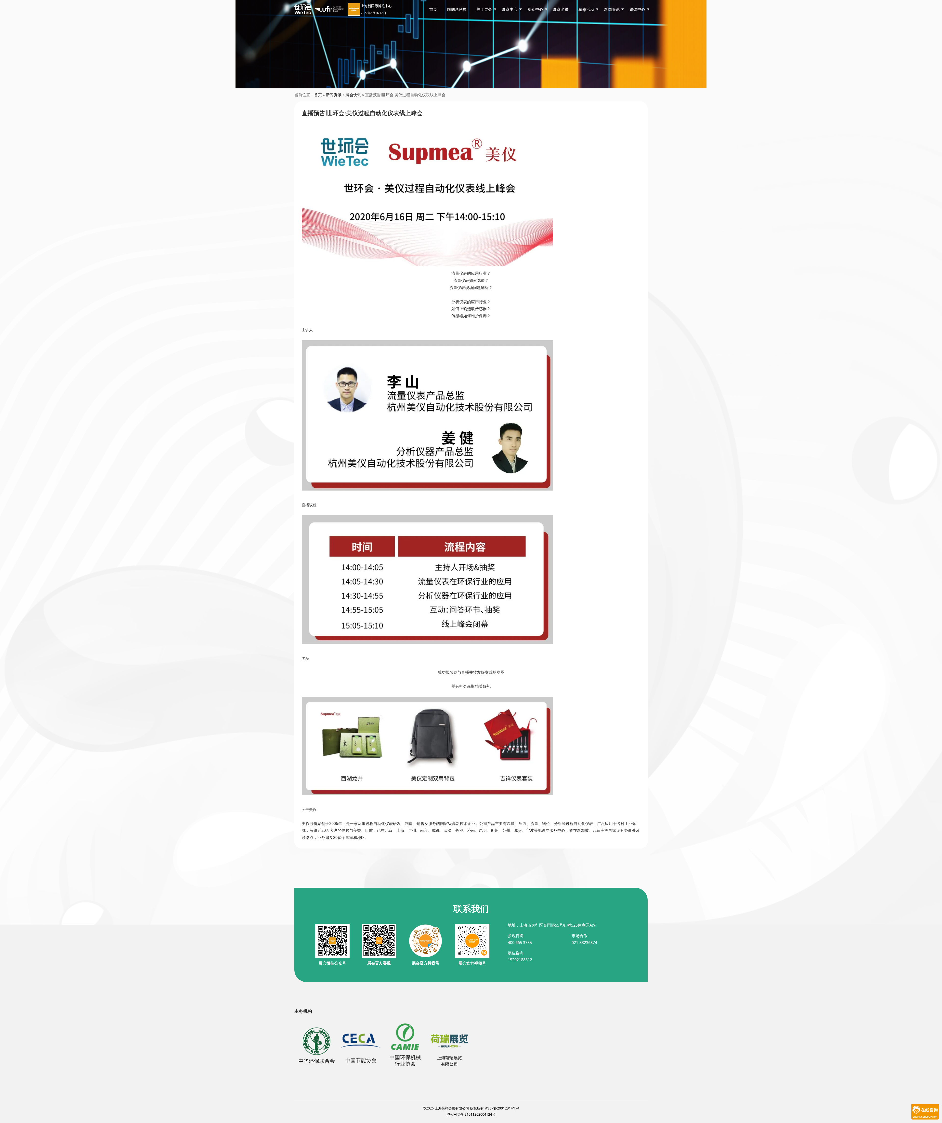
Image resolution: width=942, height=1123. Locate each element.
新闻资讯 (333, 94)
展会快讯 (353, 94)
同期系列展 (457, 9)
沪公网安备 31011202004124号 (471, 1114)
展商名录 (561, 9)
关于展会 (484, 9)
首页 (433, 9)
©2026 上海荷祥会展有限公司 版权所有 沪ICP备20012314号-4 (471, 1108)
